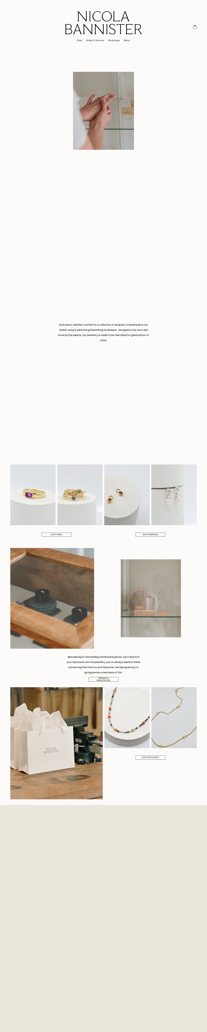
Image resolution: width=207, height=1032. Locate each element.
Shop (79, 40)
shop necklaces (150, 757)
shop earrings (150, 535)
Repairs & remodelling (103, 679)
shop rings (56, 535)
